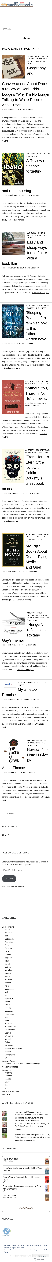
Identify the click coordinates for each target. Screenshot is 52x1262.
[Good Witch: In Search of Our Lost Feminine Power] (47, 1182)
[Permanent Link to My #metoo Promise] (9, 687)
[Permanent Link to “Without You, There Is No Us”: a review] (13, 414)
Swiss (7, 1042)
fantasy (30, 308)
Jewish (7, 1002)
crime (7, 961)
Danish (7, 964)
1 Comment (28, 344)
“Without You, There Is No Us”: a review (36, 393)
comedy (8, 958)
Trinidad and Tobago (13, 1048)
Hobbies (8, 1076)
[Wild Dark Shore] (47, 1201)
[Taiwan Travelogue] (47, 1164)
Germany (8, 973)
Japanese (9, 998)
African (31, 740)
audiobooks (9, 939)
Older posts (10, 814)
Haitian (7, 977)
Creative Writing (8, 1061)
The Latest (32, 156)
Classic (8, 955)
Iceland (8, 983)
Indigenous (9, 989)
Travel (7, 1085)
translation (9, 1045)
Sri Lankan (9, 1036)
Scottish (8, 1023)
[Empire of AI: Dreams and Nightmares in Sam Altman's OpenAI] (47, 1191)
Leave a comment (33, 195)
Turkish (8, 1052)
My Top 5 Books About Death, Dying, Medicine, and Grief (37, 556)
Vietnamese (10, 1055)
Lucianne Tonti (8, 1182)
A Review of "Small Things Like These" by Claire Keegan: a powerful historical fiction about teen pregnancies (32, 1137)
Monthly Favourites (10, 1067)
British (45, 56)
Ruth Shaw (7, 1170)
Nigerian (8, 1008)
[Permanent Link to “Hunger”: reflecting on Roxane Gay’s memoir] (13, 634)
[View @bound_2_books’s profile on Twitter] (6, 835)
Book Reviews (33, 56)
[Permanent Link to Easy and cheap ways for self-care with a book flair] (13, 254)
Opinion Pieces (34, 61)
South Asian (10, 1030)
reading (38, 235)
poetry (7, 1017)
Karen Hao (7, 1191)
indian (7, 986)
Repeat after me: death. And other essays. (23, 1064)
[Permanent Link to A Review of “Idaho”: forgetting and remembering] (13, 185)
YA (36, 745)
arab (6, 936)
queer (7, 1020)
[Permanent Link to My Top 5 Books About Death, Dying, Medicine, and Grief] (13, 566)
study (7, 1082)
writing (7, 1088)
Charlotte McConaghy (10, 1197)
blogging (31, 233)
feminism (31, 59)
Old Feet (18, 1129)
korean (7, 1005)
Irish (6, 992)
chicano (8, 951)
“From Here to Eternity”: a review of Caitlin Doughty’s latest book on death (25, 473)
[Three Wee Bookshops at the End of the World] (47, 1174)
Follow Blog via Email (15, 853)
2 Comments (28, 109)
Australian (9, 942)
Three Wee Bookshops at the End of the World (22, 1168)
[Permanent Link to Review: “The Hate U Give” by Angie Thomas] (13, 762)
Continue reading (18, 220)
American (30, 154)
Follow (9, 878)
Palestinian (9, 1014)
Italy (6, 995)
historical (8, 980)
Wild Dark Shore (9, 1195)
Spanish (8, 1033)
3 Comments (32, 572)
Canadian (8, 948)
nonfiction (42, 59)
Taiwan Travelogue (10, 1159)
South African (10, 1027)
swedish (8, 1039)
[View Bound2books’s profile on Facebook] (3, 835)
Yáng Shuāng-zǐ (8, 1161)
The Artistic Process (10, 1091)
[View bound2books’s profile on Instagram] (9, 835)
